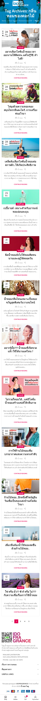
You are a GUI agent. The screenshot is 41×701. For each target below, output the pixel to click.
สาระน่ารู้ (20, 47)
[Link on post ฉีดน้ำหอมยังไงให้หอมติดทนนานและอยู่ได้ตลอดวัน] (20, 243)
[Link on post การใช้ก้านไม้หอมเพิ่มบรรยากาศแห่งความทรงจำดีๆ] (20, 437)
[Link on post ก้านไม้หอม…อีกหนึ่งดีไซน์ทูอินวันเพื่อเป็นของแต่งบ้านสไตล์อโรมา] (20, 486)
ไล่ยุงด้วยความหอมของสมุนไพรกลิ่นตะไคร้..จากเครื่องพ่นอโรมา (20, 110)
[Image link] (16, 637)
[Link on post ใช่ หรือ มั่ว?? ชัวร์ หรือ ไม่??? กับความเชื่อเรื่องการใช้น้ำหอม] (20, 580)
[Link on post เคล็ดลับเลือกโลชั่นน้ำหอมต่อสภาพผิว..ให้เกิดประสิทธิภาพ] (20, 148)
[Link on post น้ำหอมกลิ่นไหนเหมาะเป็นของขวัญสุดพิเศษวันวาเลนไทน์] (20, 287)
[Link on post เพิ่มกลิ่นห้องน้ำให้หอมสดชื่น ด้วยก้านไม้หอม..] (20, 533)
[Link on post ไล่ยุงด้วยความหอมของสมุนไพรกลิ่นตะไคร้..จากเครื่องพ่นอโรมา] (20, 93)
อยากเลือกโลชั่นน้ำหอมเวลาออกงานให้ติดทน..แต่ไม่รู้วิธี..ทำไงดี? (21, 55)
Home (4, 21)
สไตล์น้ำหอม (20, 204)
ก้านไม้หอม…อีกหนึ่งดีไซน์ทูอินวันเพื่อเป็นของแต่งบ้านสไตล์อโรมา (20, 501)
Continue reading (20, 78)
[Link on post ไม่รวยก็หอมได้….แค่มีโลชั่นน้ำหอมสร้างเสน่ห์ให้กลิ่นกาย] (20, 385)
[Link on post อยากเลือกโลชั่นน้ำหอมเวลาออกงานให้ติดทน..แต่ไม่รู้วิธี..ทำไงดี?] (20, 38)
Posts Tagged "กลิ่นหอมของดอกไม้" (20, 21)
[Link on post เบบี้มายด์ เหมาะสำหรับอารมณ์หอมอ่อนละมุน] (20, 196)
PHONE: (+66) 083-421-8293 (13, 660)
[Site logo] (20, 3)
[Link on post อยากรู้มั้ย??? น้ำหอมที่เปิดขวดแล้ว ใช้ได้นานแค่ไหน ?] (20, 334)
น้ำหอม (20, 63)
